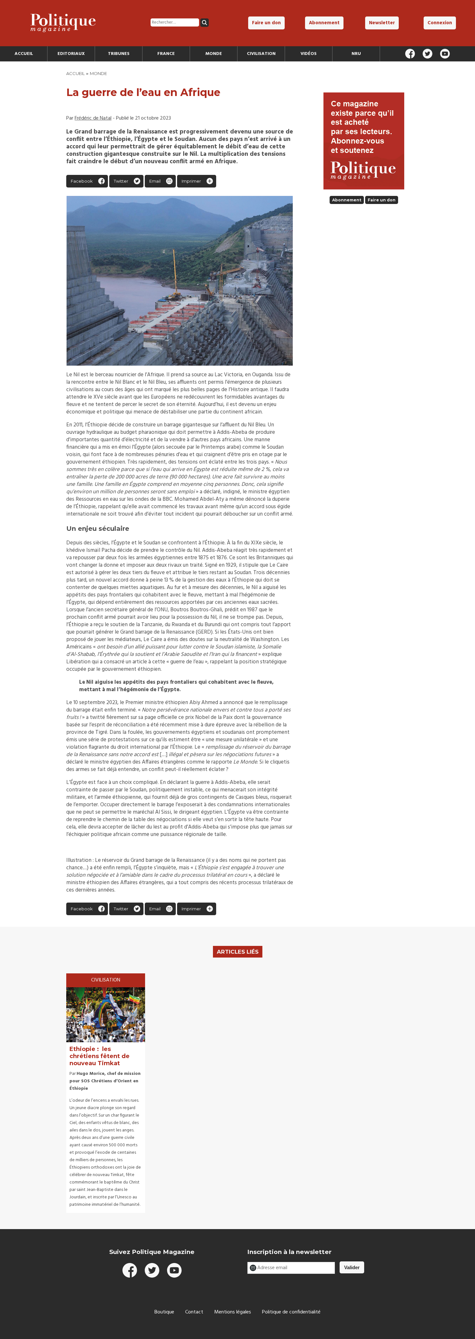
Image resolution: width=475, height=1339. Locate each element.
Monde (214, 54)
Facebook (82, 181)
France (166, 54)
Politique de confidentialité (291, 1312)
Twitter (121, 181)
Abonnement (324, 23)
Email (155, 181)
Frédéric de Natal (93, 118)
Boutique (164, 1312)
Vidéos (309, 54)
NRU (356, 54)
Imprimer (191, 181)
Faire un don (266, 23)
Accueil (24, 54)
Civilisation (261, 54)
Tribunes (119, 54)
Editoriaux (71, 54)
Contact (194, 1312)
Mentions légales (232, 1312)
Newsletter (382, 23)
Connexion (440, 23)
